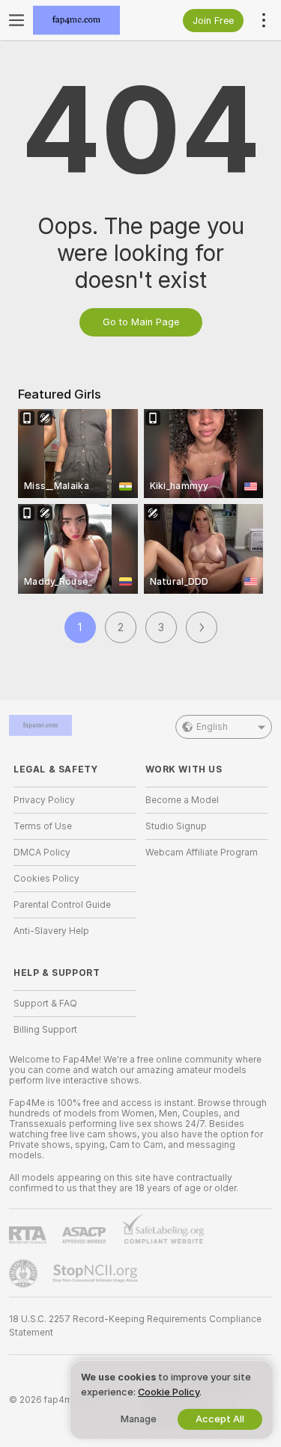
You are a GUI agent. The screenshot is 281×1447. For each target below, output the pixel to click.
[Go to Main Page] (87, 20)
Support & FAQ (45, 1003)
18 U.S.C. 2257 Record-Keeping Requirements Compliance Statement (135, 1326)
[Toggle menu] (16, 20)
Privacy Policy (44, 800)
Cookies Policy (46, 878)
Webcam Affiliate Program (201, 852)
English (212, 727)
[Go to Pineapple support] (24, 1273)
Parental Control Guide (62, 905)
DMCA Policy (41, 852)
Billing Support (45, 1029)
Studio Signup (176, 826)
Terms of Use (42, 826)
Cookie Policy (168, 1392)
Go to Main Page (141, 322)
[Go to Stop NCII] (96, 1273)
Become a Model (182, 800)
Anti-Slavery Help (51, 931)
